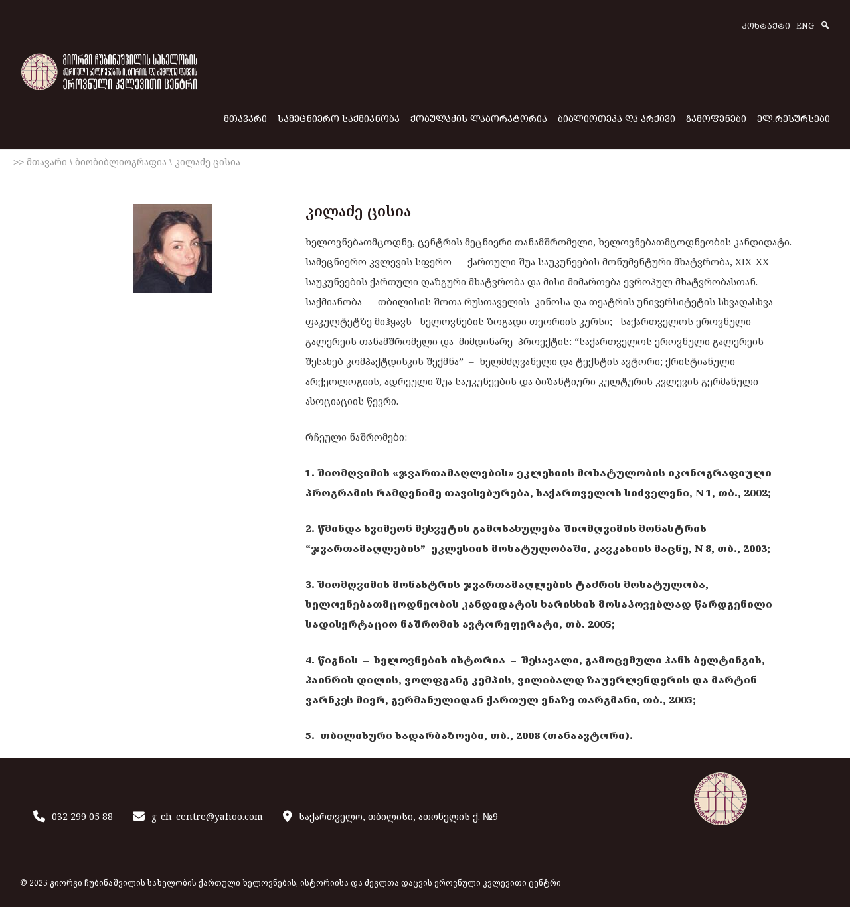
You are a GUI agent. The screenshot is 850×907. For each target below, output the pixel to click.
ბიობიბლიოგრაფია (121, 162)
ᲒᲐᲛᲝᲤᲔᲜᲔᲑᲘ (716, 118)
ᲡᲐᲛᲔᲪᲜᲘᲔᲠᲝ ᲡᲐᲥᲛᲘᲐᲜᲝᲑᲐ (339, 118)
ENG (805, 26)
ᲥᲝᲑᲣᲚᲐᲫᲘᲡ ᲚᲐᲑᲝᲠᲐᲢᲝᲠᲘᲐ (478, 118)
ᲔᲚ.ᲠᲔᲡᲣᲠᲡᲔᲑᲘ (793, 118)
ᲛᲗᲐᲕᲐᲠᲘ (245, 118)
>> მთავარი (40, 162)
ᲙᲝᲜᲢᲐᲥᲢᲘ (766, 26)
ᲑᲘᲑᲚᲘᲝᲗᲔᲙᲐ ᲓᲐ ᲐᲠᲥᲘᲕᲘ (616, 118)
